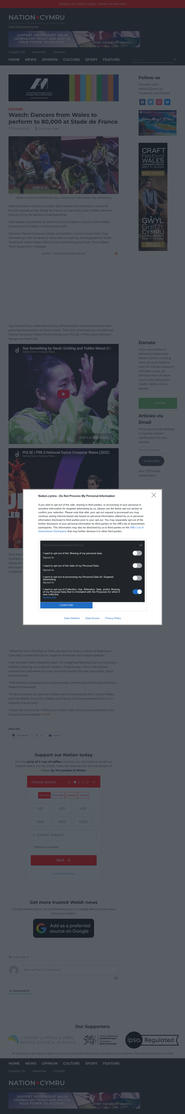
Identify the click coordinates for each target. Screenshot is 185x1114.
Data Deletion (72, 618)
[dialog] (92, 557)
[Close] (155, 496)
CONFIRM (66, 605)
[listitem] (92, 545)
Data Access (92, 618)
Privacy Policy (113, 618)
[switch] (137, 553)
